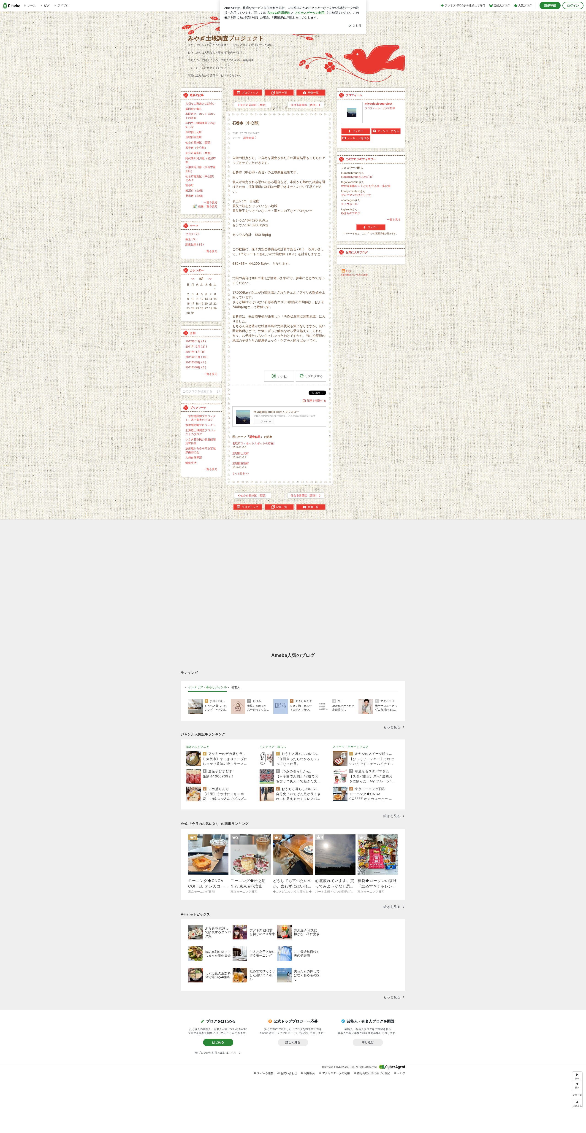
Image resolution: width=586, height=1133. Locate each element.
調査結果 (248, 138)
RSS (348, 271)
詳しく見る (292, 1042)
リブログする (314, 376)
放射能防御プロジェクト (200, 425)
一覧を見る (394, 219)
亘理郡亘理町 (240, 463)
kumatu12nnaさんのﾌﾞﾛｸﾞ (357, 176)
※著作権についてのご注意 (354, 274)
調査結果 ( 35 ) (194, 244)
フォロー (266, 421)
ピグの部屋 (389, 108)
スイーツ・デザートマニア (351, 746)
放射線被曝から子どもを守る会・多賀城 (366, 186)
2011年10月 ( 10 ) (196, 357)
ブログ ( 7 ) (192, 234)
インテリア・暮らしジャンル (207, 687)
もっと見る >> (240, 473)
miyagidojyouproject (378, 103)
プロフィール (372, 108)
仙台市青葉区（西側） (199, 153)
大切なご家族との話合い (200, 103)
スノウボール (349, 204)
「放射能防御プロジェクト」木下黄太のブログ (200, 418)
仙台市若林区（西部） (199, 142)
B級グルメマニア (197, 746)
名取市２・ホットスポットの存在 (253, 443)
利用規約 (309, 1073)
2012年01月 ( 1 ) (195, 341)
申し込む (368, 1042)
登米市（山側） (195, 195)
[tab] (207, 687)
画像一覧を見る (207, 206)
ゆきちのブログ (350, 213)
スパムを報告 (265, 1073)
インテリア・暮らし (273, 746)
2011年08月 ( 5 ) (195, 367)
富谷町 (189, 185)
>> (210, 278)
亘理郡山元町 (240, 453)
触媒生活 (190, 462)
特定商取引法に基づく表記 (373, 1073)
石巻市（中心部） (247, 123)
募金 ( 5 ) (190, 239)
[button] (577, 1103)
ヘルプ (401, 1073)
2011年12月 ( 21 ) (196, 346)
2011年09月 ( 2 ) (195, 362)
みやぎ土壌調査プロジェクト (226, 38)
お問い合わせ (289, 1073)
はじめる (218, 1042)
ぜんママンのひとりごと (356, 195)
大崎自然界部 (193, 457)
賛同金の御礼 (193, 109)
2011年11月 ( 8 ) (195, 351)
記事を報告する (316, 400)
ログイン (573, 5)
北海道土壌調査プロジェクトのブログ (200, 432)
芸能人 (235, 687)
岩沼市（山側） (195, 190)
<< (193, 278)
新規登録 (550, 5)
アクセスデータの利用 (336, 1073)
